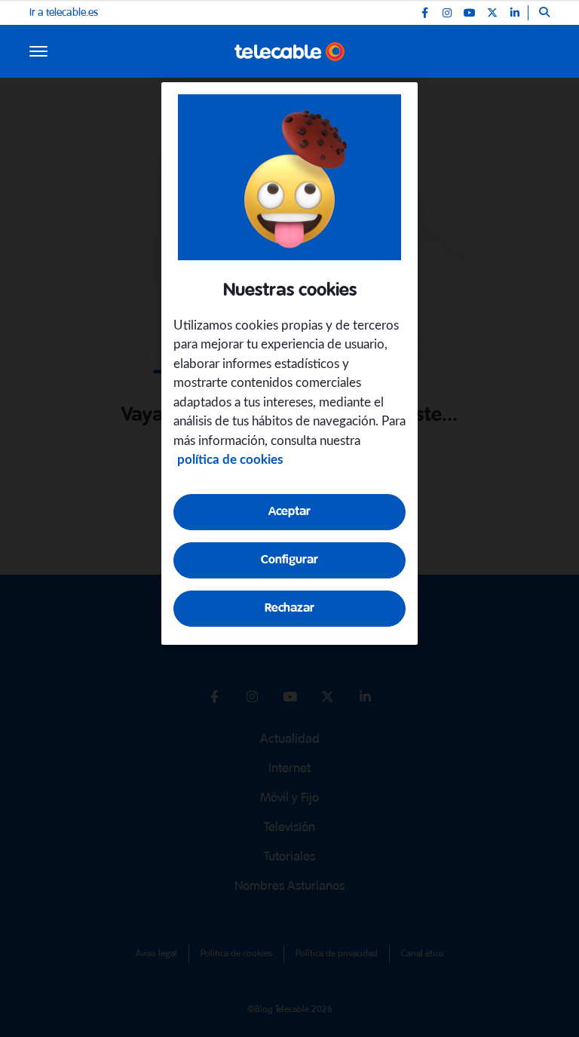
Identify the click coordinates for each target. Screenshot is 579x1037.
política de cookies (230, 459)
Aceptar (289, 511)
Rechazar (289, 608)
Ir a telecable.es (63, 13)
